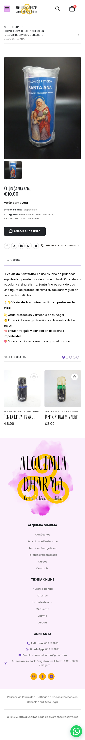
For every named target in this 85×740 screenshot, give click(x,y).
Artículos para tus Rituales (17, 411)
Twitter (14, 246)
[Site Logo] (26, 9)
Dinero (35, 411)
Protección (25, 214)
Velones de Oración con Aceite (21, 218)
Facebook (7, 246)
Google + (29, 246)
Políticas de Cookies (49, 697)
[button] (57, 9)
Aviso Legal (51, 702)
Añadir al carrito (27, 231)
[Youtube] (51, 676)
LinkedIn (21, 246)
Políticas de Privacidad (21, 697)
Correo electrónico (36, 246)
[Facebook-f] (42, 676)
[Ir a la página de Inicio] (5, 27)
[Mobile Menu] (7, 9)
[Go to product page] (22, 388)
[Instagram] (33, 676)
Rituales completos (43, 214)
